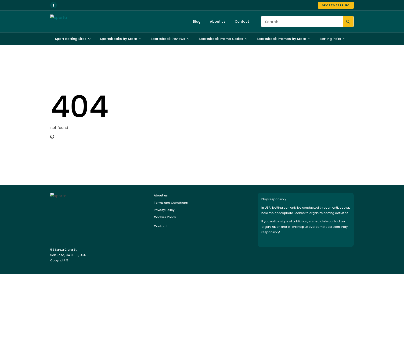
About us (217, 21)
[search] (348, 21)
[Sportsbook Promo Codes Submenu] (247, 38)
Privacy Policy (164, 210)
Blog (197, 21)
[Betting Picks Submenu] (345, 38)
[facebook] (53, 5)
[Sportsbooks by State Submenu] (141, 38)
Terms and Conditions (171, 203)
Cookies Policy (165, 217)
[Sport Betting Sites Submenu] (90, 38)
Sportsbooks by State (118, 38)
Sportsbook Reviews (168, 38)
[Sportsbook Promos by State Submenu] (310, 38)
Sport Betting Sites (70, 38)
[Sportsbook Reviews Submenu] (189, 38)
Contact (242, 21)
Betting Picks (330, 38)
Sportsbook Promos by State (281, 38)
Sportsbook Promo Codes (221, 38)
